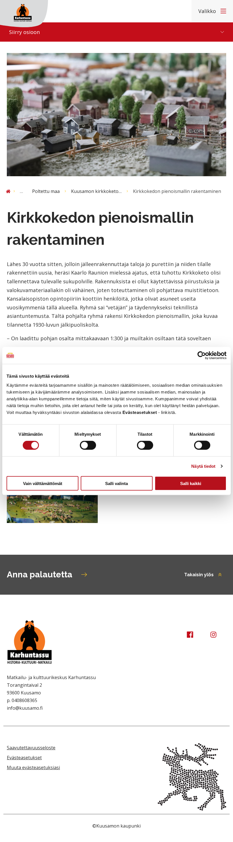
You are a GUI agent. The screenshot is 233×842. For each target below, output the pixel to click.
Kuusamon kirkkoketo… (96, 191)
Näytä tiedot (203, 466)
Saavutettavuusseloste (31, 748)
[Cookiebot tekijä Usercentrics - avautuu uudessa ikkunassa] (201, 355)
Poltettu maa (46, 191)
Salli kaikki (190, 483)
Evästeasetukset (24, 757)
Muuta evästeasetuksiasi (33, 767)
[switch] (88, 445)
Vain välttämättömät (42, 483)
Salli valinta (116, 483)
